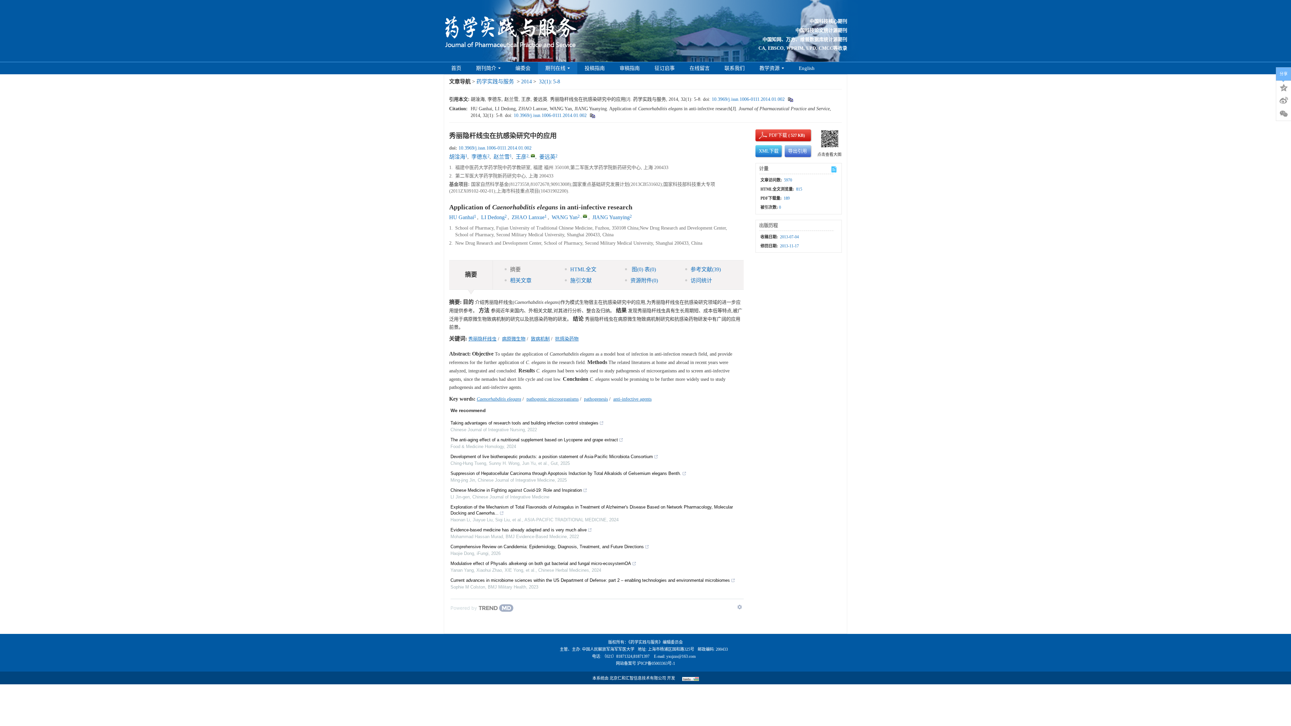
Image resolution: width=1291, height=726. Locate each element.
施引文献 (581, 280)
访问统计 (701, 280)
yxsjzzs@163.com (681, 656)
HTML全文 (583, 269)
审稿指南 (630, 68)
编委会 (523, 68)
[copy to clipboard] (592, 115)
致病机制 (540, 338)
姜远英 (547, 157)
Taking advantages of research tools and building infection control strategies (524, 423)
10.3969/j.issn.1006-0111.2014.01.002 (748, 99)
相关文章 (521, 280)
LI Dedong (493, 217)
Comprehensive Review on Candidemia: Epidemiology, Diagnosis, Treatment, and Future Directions (547, 546)
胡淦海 (457, 157)
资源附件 (644, 280)
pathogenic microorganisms (552, 399)
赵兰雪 (502, 157)
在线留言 (700, 68)
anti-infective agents (632, 399)
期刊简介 (486, 68)
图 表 (643, 269)
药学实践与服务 (495, 81)
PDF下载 (772, 135)
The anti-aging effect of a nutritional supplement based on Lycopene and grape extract (534, 439)
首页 (456, 68)
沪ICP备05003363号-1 (656, 663)
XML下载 (769, 151)
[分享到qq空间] (1283, 87)
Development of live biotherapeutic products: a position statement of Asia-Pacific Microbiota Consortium (552, 456)
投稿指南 (595, 68)
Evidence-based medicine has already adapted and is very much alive (519, 529)
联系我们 (735, 68)
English (807, 68)
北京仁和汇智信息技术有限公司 (638, 678)
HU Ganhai (461, 217)
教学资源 (769, 68)
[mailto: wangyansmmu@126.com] (585, 216)
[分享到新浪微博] (1283, 100)
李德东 (479, 157)
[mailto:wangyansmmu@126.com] (533, 155)
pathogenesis (596, 399)
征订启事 (665, 68)
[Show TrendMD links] (739, 607)
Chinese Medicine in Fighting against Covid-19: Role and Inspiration (516, 490)
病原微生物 (513, 338)
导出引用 (797, 151)
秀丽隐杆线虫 (482, 338)
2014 (526, 81)
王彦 (521, 157)
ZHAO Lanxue (528, 217)
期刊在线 (555, 68)
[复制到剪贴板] (790, 99)
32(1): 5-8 (549, 81)
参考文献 (706, 269)
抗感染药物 (567, 338)
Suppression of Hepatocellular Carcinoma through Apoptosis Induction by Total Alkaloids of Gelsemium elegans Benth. (566, 473)
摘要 (515, 269)
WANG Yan (565, 217)
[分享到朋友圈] (1283, 114)
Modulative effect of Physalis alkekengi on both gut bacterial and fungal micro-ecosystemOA (541, 563)
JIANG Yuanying (611, 217)
